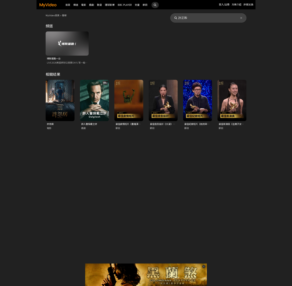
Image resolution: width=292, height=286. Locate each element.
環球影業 (110, 5)
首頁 (67, 5)
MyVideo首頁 (52, 15)
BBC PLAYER (125, 5)
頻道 (75, 5)
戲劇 (91, 5)
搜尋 (64, 15)
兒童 (137, 5)
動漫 (99, 5)
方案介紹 (236, 4)
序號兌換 (248, 4)
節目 (145, 5)
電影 (83, 5)
